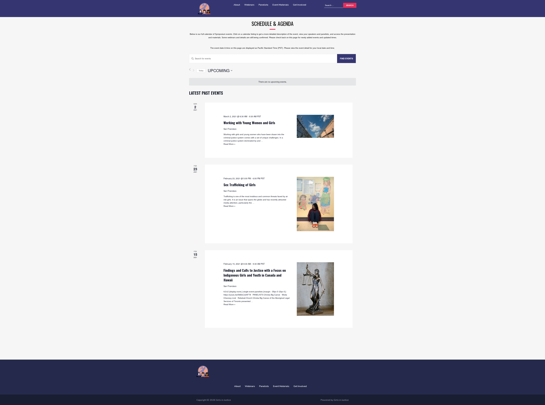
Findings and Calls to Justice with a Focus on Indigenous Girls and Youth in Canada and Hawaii (255, 275)
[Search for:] (338, 5)
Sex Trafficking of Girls (240, 184)
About (237, 4)
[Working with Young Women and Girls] (315, 126)
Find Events (346, 58)
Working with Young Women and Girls (249, 122)
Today (201, 70)
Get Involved (299, 4)
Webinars (249, 4)
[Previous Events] (190, 70)
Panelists (263, 4)
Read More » (229, 144)
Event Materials (280, 4)
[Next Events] (193, 70)
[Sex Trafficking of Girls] (315, 204)
